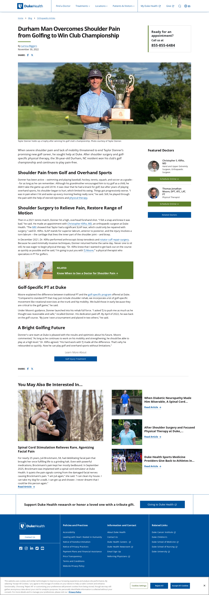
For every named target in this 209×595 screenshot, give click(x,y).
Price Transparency (72, 556)
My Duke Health (149, 6)
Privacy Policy (75, 592)
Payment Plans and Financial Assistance (82, 551)
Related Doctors (169, 214)
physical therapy (78, 197)
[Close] (204, 586)
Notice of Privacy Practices (75, 546)
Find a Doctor (63, 6)
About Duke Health (116, 532)
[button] (188, 6)
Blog (30, 18)
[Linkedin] (32, 549)
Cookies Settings (139, 585)
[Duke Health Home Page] (32, 526)
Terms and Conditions (73, 561)
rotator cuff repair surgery (114, 239)
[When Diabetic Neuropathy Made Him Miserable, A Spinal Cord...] (127, 402)
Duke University (159, 551)
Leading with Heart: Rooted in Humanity (82, 537)
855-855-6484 (163, 45)
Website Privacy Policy (73, 566)
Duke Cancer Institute (162, 532)
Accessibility (69, 532)
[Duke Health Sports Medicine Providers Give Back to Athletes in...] (127, 461)
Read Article (25, 486)
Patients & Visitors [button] (123, 6)
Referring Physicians (117, 556)
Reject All (159, 585)
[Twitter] (38, 549)
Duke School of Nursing (163, 546)
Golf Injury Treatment (75, 359)
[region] (104, 586)
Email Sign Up (114, 551)
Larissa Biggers (29, 46)
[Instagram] (27, 549)
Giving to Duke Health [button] (161, 504)
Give (168, 6)
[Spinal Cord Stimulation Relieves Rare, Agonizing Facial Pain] (60, 415)
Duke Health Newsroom (118, 546)
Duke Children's (159, 537)
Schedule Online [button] (168, 179)
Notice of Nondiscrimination (76, 541)
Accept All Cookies (180, 585)
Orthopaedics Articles (46, 18)
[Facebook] (21, 549)
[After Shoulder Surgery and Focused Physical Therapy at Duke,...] (127, 432)
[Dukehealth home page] (34, 6)
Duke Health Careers (117, 541)
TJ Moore (89, 250)
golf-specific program (99, 294)
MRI (34, 227)
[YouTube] (43, 549)
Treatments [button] (82, 6)
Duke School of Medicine (164, 541)
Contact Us (30, 537)
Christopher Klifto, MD (79, 223)
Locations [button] (100, 6)
